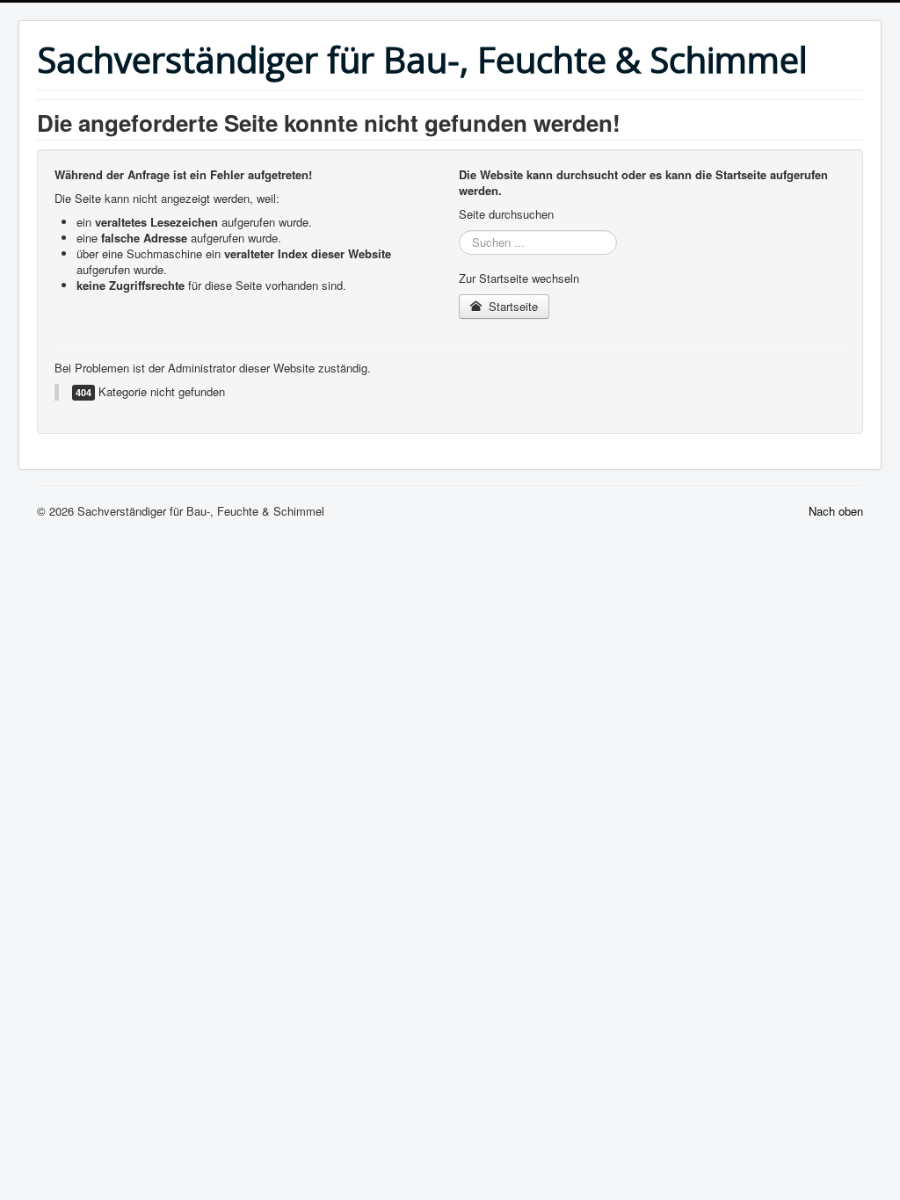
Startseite (511, 306)
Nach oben (836, 510)
